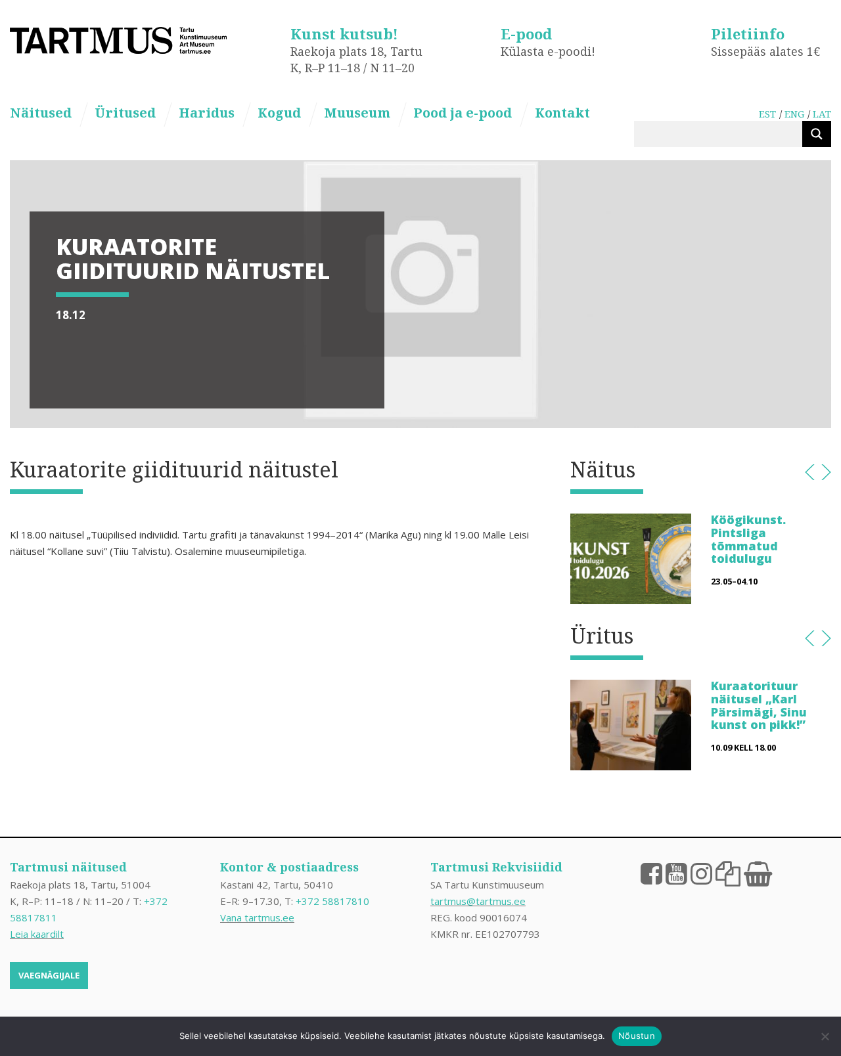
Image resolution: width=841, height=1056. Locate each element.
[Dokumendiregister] (728, 873)
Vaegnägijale (49, 975)
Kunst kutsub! (344, 33)
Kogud (279, 112)
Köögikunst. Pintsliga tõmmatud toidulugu (748, 539)
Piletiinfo (747, 33)
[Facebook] (651, 873)
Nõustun (636, 1035)
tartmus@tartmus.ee (478, 901)
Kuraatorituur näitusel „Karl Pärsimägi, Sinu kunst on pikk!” (759, 705)
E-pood (526, 33)
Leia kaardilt (37, 933)
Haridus (207, 112)
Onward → (826, 472)
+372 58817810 (332, 901)
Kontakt (562, 112)
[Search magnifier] (816, 134)
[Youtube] (676, 873)
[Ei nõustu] (824, 1036)
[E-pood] (758, 873)
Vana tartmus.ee (257, 917)
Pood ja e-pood (462, 112)
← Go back (810, 472)
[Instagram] (701, 873)
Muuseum (357, 112)
